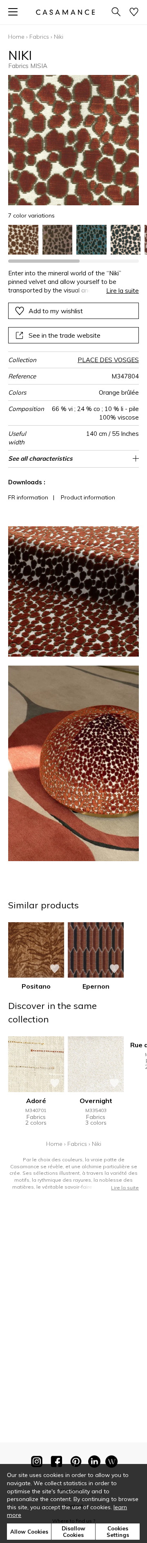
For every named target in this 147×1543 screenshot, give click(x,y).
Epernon (95, 986)
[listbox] (73, 240)
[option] (23, 240)
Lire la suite (122, 291)
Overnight (96, 1101)
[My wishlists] (134, 12)
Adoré (36, 1101)
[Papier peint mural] (111, 1463)
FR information (28, 497)
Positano (36, 986)
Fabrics (39, 36)
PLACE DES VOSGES (108, 360)
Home (16, 36)
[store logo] (65, 12)
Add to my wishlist (56, 311)
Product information (88, 497)
